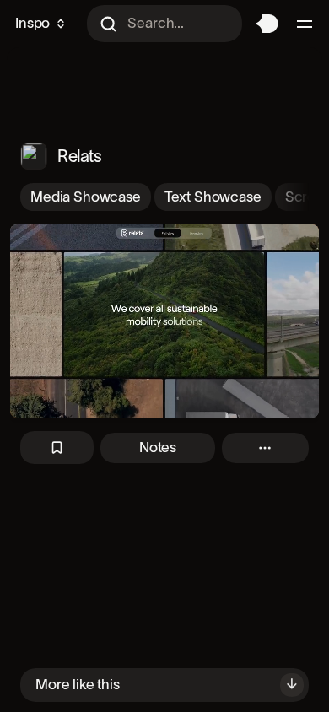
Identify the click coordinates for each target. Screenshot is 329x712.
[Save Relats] (57, 447)
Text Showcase (213, 196)
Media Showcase (85, 196)
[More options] (265, 448)
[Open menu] (307, 23)
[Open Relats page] (33, 156)
